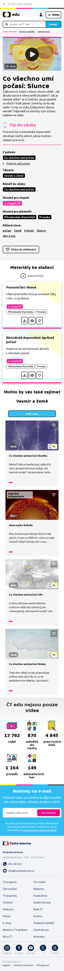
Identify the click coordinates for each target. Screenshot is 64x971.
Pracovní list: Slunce (21, 287)
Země (18, 231)
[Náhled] (32, 320)
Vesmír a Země (14, 176)
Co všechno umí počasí (19, 158)
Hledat (53, 24)
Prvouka (44, 217)
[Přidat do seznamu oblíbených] (39, 320)
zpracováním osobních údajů (39, 830)
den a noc (9, 236)
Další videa (32, 413)
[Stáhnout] (24, 320)
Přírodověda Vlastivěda (19, 217)
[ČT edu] (11, 16)
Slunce (41, 231)
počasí (7, 231)
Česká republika (27, 31)
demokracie (44, 31)
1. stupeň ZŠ (12, 203)
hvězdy (29, 231)
